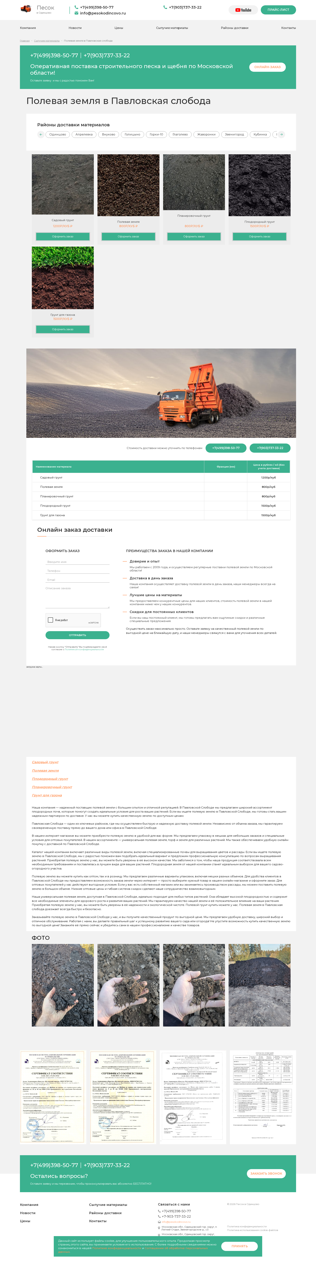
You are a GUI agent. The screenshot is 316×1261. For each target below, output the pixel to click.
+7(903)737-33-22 (185, 7)
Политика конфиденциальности (247, 1226)
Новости (75, 28)
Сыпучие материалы (172, 28)
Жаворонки (206, 134)
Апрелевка (84, 134)
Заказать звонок (266, 1173)
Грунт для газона (47, 795)
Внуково (108, 134)
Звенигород (234, 134)
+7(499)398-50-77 (97, 7)
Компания (28, 28)
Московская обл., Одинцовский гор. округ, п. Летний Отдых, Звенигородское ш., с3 (189, 1228)
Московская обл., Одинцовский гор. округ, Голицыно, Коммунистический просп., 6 (188, 1235)
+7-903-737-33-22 (176, 1217)
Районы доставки (235, 28)
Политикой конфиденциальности (84, 649)
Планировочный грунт (52, 787)
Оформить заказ (62, 236)
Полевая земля (45, 771)
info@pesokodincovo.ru (103, 13)
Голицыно (132, 134)
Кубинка (260, 134)
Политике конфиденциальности (116, 1248)
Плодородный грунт (50, 779)
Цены (118, 28)
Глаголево (180, 134)
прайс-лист (278, 10)
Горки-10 (156, 134)
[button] (41, 134)
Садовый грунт (45, 762)
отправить (77, 635)
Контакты (288, 28)
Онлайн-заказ (267, 67)
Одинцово (57, 134)
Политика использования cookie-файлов (252, 1230)
